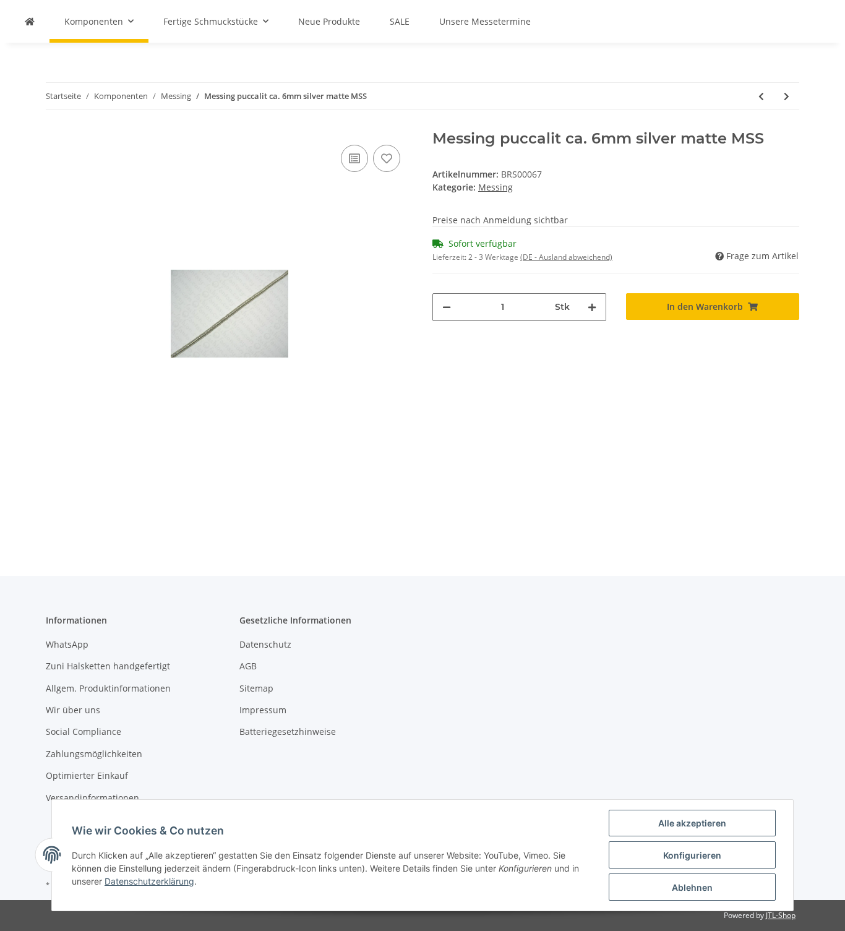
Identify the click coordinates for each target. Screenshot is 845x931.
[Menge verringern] (446, 307)
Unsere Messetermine (485, 21)
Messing (495, 187)
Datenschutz (265, 644)
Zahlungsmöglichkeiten (94, 754)
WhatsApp (67, 644)
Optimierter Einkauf (87, 775)
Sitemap (256, 688)
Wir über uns (73, 710)
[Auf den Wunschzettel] (386, 158)
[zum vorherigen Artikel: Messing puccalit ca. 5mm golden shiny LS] (761, 96)
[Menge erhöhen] (592, 307)
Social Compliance (83, 731)
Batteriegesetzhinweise (287, 731)
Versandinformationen (92, 798)
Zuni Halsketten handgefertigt (108, 666)
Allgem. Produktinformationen (108, 688)
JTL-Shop (781, 915)
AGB (248, 666)
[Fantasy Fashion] (29, 21)
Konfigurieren (692, 855)
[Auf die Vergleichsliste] (354, 158)
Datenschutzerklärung (149, 881)
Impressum (262, 710)
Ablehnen (692, 887)
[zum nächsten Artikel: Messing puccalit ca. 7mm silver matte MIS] (786, 96)
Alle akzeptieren (692, 823)
